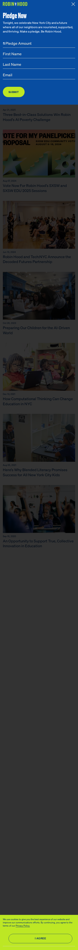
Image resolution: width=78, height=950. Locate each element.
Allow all (40, 938)
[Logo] (15, 4)
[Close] (73, 4)
